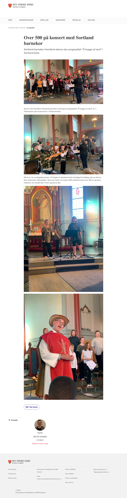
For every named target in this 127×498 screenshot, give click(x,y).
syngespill (30, 28)
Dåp (10, 20)
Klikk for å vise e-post (40, 444)
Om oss (91, 20)
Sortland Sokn (13, 28)
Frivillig (76, 20)
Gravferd (60, 20)
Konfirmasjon (26, 20)
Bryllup (44, 20)
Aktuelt (22, 28)
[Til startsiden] (20, 5)
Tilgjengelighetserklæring (101, 472)
